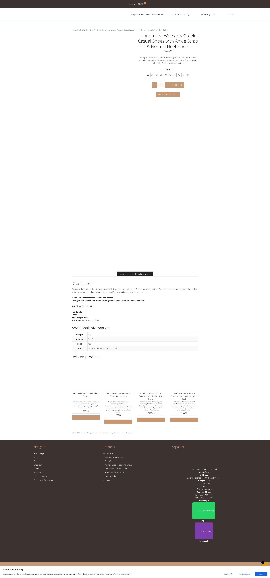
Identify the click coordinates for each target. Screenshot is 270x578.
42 (179, 75)
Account (37, 472)
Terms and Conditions (43, 480)
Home (74, 30)
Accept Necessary (245, 574)
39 (166, 75)
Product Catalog (182, 14)
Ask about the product (168, 94)
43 (183, 75)
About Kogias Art (208, 14)
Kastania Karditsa (204, 483)
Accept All (261, 574)
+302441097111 (206, 495)
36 (152, 75)
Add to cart (177, 85)
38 (161, 75)
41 (174, 75)
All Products (108, 453)
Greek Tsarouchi (112, 461)
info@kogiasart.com (204, 489)
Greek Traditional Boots (115, 472)
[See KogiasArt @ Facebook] (204, 550)
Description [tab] (124, 274)
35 (148, 75)
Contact (230, 14)
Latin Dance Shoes (111, 476)
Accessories (108, 480)
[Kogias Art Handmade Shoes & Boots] (46, 14)
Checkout (38, 465)
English (132, 4)
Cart (35, 461)
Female (90, 339)
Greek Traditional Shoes (98, 30)
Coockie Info (228, 574)
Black (90, 344)
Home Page (39, 453)
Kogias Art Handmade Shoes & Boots (147, 14)
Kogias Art (117, 433)
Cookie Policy (125, 574)
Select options (86, 417)
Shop (36, 457)
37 (157, 75)
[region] (135, 572)
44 (188, 75)
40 (170, 75)
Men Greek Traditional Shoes (117, 468)
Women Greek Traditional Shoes (118, 465)
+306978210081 (206, 497)
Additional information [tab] (141, 274)
